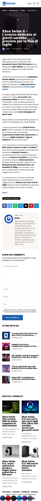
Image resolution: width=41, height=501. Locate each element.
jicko (8, 49)
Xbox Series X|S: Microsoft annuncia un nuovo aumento (30, 466)
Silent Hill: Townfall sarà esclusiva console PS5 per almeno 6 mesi (23, 379)
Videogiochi (13, 10)
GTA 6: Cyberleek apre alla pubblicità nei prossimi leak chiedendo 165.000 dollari (24, 368)
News (23, 10)
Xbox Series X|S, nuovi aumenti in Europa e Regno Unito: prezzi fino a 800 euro (9, 468)
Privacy (34, 492)
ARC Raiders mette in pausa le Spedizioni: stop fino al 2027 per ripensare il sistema (25, 357)
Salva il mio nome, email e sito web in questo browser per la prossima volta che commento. (20, 311)
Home (4, 10)
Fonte (4, 192)
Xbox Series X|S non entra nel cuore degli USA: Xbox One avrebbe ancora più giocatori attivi (30, 423)
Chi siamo (6, 492)
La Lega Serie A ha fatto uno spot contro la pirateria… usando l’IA (25, 335)
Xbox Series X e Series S (11, 198)
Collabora (25, 492)
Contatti (16, 492)
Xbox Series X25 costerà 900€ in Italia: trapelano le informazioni (9, 421)
